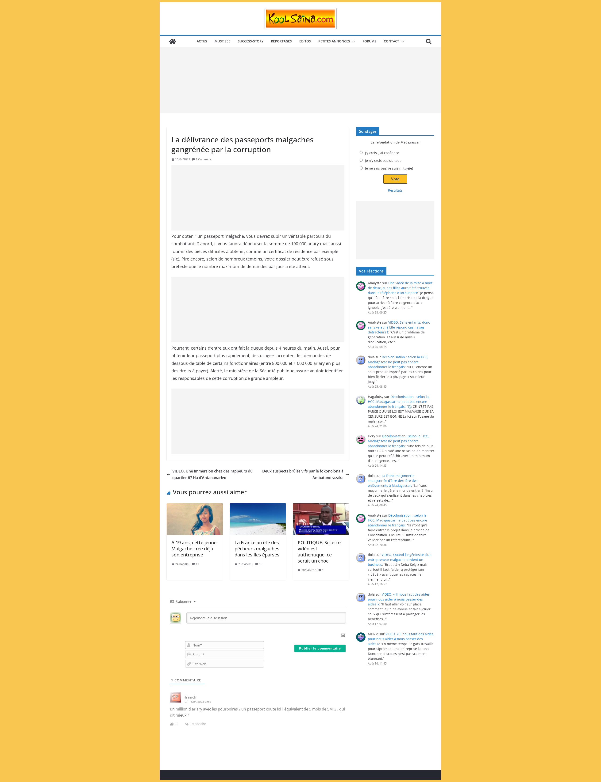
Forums (369, 41)
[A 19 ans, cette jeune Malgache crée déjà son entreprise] (195, 519)
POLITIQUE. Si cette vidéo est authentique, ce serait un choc (319, 551)
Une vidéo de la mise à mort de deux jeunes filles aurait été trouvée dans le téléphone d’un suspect (400, 288)
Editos (305, 41)
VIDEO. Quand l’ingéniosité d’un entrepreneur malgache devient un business (399, 559)
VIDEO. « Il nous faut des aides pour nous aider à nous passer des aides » (399, 599)
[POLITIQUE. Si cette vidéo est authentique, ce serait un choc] (321, 519)
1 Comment (203, 159)
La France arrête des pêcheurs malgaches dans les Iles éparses (257, 548)
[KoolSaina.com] (172, 41)
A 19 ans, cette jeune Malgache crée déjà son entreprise (193, 548)
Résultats (395, 190)
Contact (391, 41)
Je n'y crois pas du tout (383, 160)
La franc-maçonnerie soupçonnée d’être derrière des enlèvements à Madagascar (392, 480)
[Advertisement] (300, 80)
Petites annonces (334, 41)
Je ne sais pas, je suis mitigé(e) (389, 168)
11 (197, 564)
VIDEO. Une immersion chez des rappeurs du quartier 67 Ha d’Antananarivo (212, 474)
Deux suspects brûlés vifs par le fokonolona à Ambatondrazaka (302, 474)
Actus (202, 41)
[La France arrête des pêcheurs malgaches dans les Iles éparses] (258, 519)
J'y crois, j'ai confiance (382, 153)
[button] (352, 41)
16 (260, 564)
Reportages (281, 41)
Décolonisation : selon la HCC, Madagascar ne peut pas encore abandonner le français (398, 362)
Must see (222, 41)
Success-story (250, 41)
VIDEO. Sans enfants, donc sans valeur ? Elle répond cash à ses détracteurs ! (399, 327)
